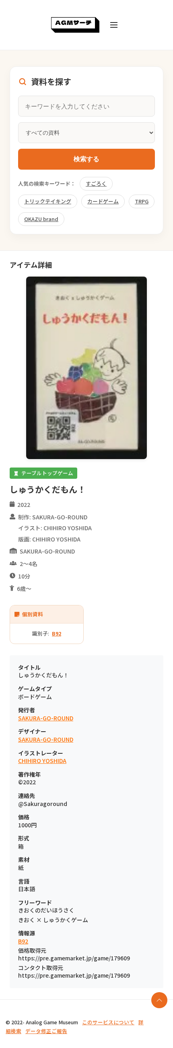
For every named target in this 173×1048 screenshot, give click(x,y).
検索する (86, 159)
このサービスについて (108, 1022)
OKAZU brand (41, 219)
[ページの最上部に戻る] (159, 1000)
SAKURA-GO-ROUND (45, 718)
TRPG (141, 201)
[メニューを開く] (114, 25)
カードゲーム (103, 201)
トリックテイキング (47, 201)
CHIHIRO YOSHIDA (42, 761)
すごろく (96, 183)
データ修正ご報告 (46, 1031)
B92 (56, 633)
